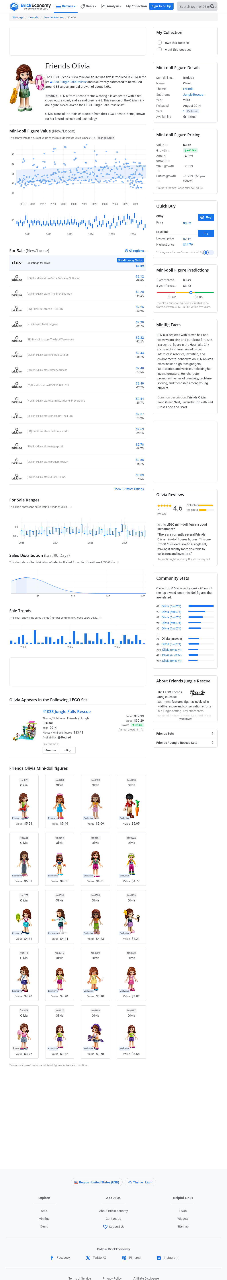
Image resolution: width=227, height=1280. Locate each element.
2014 (53, 727)
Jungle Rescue (53, 17)
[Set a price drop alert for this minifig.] (208, 252)
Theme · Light (143, 1182)
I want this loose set (177, 49)
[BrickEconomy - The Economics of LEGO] (30, 6)
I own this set (116, 744)
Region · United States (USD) (99, 1182)
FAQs (183, 1211)
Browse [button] (67, 6)
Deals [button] (90, 6)
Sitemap (183, 1226)
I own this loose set (177, 43)
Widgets (182, 1218)
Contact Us (113, 1218)
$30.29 (139, 720)
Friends (33, 17)
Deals (44, 1226)
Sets (44, 1211)
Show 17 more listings (129, 489)
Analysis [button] (113, 6)
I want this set (116, 751)
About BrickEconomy (113, 1211)
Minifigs (18, 17)
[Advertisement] (92, 39)
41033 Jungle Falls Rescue (68, 82)
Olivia (171, 606)
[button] (70, 507)
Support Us (116, 1226)
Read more (185, 717)
